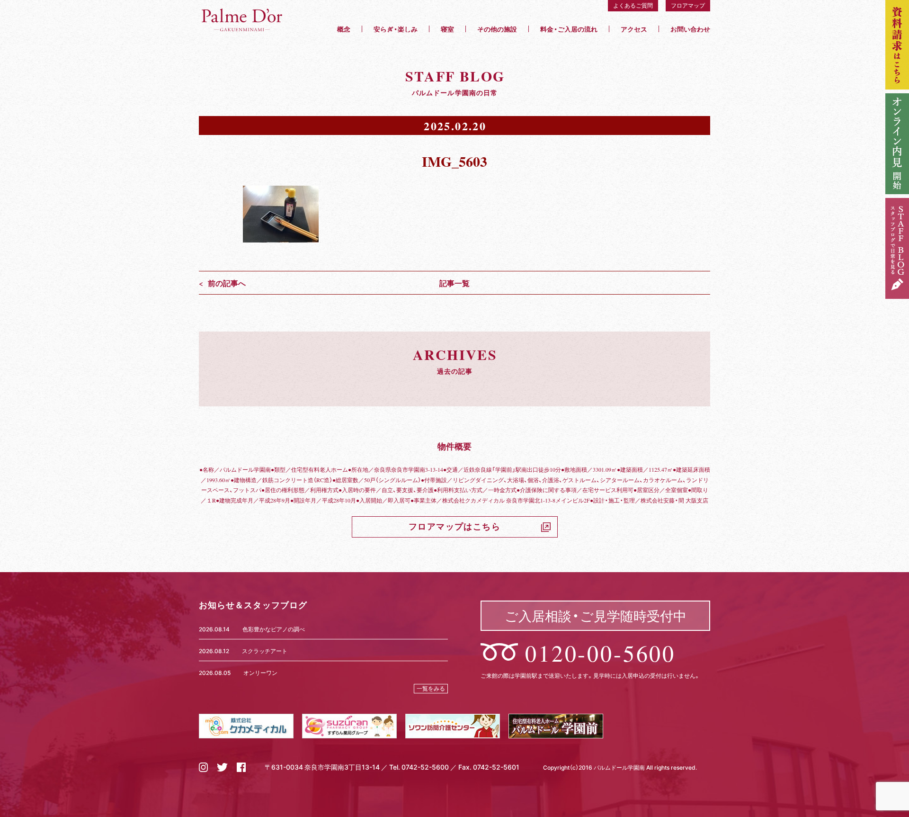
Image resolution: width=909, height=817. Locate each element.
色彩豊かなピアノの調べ (273, 629)
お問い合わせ (690, 29)
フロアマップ (688, 5)
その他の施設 (497, 29)
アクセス (634, 29)
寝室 (447, 29)
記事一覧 (454, 282)
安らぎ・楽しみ (396, 29)
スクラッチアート (264, 650)
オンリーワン (260, 672)
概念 (343, 29)
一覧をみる (431, 688)
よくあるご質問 (633, 5)
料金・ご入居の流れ (568, 29)
